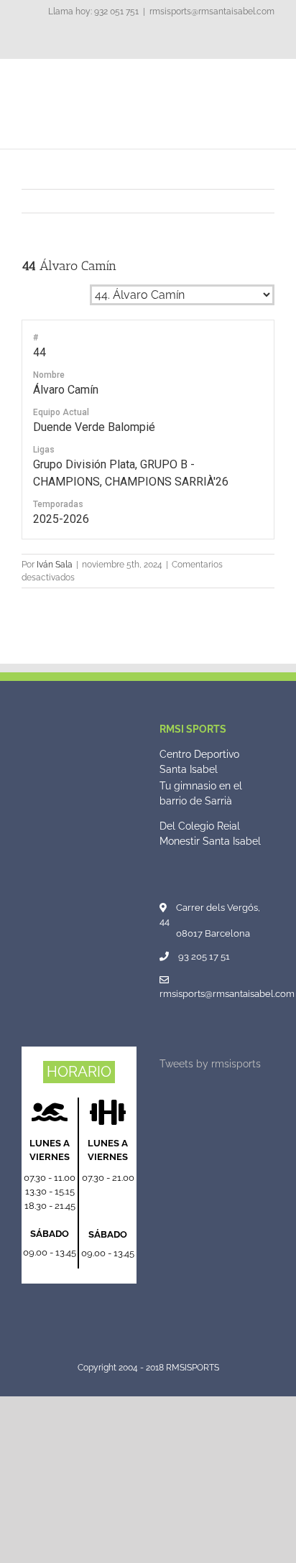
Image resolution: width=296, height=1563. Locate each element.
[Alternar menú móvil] (268, 80)
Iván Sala (55, 565)
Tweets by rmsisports (210, 1064)
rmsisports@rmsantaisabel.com (211, 11)
